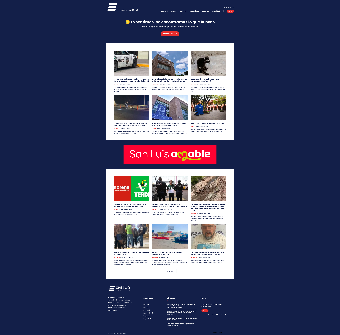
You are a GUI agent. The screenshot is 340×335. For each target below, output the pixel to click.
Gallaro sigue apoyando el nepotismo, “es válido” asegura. (180, 324)
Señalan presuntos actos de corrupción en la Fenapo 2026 (131, 253)
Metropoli (155, 84)
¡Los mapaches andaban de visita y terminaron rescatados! (205, 80)
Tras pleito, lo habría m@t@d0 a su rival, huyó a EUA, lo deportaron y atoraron (208, 253)
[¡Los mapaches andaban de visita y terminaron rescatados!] (208, 63)
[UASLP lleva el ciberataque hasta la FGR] (208, 107)
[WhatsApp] (231, 7)
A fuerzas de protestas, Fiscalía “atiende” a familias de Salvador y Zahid (169, 124)
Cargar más (169, 271)
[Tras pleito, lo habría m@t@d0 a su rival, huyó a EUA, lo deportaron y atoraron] (208, 236)
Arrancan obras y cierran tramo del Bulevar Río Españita (167, 253)
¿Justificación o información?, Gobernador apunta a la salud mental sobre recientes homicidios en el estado (181, 305)
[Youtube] (233, 7)
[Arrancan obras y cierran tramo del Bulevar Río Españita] (170, 236)
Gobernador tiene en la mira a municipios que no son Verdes (182, 319)
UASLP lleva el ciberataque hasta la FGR (207, 123)
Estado (116, 84)
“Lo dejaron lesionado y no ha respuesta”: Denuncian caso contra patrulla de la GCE (131, 80)
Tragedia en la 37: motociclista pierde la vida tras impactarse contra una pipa (131, 124)
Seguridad (155, 209)
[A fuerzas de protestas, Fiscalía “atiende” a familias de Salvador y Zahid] (170, 107)
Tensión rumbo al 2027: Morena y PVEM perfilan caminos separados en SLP (130, 205)
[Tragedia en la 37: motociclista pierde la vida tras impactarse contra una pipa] (131, 107)
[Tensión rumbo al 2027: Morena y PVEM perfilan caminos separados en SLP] (131, 188)
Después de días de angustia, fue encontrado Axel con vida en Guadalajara (169, 205)
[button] (223, 11)
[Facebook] (224, 7)
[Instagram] (227, 7)
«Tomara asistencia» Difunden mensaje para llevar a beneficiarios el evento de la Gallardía (181, 312)
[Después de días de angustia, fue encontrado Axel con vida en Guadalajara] (170, 188)
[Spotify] (229, 7)
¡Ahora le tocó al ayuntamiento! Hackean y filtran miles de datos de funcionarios (169, 80)
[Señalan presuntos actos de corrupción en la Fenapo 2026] (131, 236)
